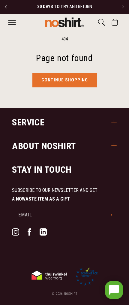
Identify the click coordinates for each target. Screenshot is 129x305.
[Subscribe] (110, 215)
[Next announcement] (123, 6)
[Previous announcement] (6, 6)
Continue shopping (64, 80)
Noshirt (70, 294)
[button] (12, 22)
